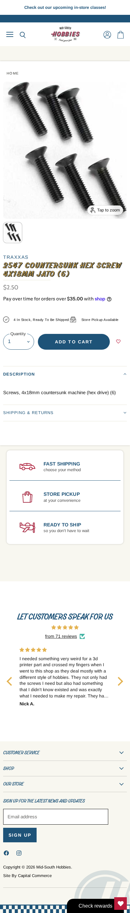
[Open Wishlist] (120, 903)
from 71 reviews (61, 636)
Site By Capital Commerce (27, 875)
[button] (65, 374)
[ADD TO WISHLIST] (118, 341)
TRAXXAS (16, 257)
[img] (65, 627)
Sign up (20, 835)
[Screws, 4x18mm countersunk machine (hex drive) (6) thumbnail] (12, 232)
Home (13, 73)
